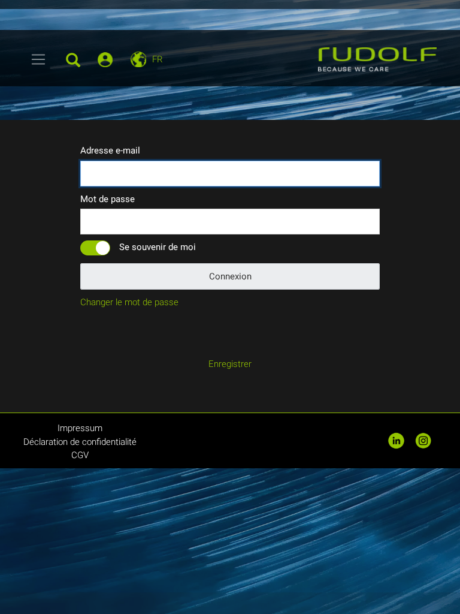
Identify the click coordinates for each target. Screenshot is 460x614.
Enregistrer (230, 364)
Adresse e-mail (110, 150)
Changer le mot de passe (129, 302)
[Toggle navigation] (38, 59)
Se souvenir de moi (157, 247)
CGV (80, 455)
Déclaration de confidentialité (80, 442)
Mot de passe (107, 199)
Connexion (230, 276)
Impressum (80, 428)
